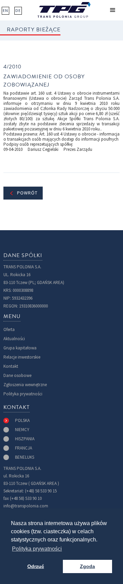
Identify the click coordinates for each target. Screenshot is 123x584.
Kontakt (10, 366)
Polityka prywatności (22, 394)
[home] (64, 10)
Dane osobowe (17, 375)
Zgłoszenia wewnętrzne (25, 385)
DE (18, 10)
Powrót (27, 193)
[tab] (16, 420)
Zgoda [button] (87, 566)
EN (5, 10)
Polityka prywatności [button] (37, 549)
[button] (112, 10)
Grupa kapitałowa (20, 348)
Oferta (9, 329)
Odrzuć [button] (35, 566)
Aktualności (14, 339)
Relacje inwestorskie (21, 357)
